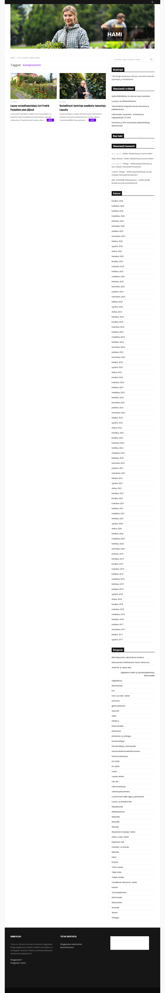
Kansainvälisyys (118, 741)
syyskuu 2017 (117, 639)
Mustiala (115, 827)
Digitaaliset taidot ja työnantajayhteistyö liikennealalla (138, 674)
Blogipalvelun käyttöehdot (71, 944)
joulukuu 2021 (117, 468)
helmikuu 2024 (118, 342)
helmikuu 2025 (118, 281)
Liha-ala (115, 781)
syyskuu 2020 (117, 523)
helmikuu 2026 (118, 221)
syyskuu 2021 (117, 483)
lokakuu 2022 (117, 417)
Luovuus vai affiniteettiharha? (124, 101)
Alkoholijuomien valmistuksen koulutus (128, 657)
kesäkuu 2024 (117, 322)
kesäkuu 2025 (117, 261)
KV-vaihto (116, 766)
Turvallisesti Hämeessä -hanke (124, 882)
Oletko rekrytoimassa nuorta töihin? (137, 153)
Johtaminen (116, 731)
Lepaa (114, 771)
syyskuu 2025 (117, 246)
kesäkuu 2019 (117, 564)
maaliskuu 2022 (118, 453)
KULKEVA (115, 761)
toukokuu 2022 (118, 443)
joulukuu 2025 (117, 231)
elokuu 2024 (117, 312)
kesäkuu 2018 (117, 604)
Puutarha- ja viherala (120, 847)
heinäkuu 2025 (118, 256)
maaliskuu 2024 (118, 337)
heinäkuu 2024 (118, 317)
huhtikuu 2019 (117, 574)
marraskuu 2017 (118, 629)
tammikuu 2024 (118, 347)
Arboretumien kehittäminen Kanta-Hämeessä (130, 662)
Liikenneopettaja (119, 786)
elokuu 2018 (117, 599)
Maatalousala (117, 806)
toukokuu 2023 (118, 382)
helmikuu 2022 (118, 458)
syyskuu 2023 (117, 367)
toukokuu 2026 (118, 206)
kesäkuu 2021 (117, 498)
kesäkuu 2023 (117, 377)
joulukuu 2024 (117, 291)
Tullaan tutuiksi (118, 877)
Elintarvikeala (117, 685)
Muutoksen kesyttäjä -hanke (123, 832)
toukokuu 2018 (118, 609)
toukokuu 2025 (118, 266)
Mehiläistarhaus (118, 811)
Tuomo (115, 172)
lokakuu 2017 (117, 634)
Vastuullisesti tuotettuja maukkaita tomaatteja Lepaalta (83, 107)
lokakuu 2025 (117, 241)
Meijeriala (116, 816)
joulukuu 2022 (117, 407)
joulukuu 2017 (117, 624)
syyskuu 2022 (117, 422)
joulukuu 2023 (117, 352)
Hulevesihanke (118, 726)
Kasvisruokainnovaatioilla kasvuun (126, 751)
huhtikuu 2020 (117, 533)
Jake (113, 180)
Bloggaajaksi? (16, 959)
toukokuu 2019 (118, 569)
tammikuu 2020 (118, 549)
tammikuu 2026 (118, 226)
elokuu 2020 (117, 528)
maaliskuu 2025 (118, 276)
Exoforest (116, 701)
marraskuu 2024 (118, 296)
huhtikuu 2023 (117, 387)
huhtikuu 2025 (117, 271)
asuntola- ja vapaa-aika (121, 667)
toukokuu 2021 (118, 503)
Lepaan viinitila (118, 776)
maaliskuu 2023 (118, 392)
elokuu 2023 (117, 372)
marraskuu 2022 (118, 412)
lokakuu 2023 (117, 362)
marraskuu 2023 (118, 357)
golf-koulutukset (118, 706)
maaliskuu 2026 (118, 216)
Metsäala (115, 822)
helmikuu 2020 (118, 543)
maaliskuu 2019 (118, 579)
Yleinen (115, 912)
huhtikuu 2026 (117, 211)
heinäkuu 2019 (118, 559)
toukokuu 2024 (118, 327)
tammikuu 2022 (118, 463)
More (50, 120)
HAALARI (115, 711)
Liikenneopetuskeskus (121, 791)
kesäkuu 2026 (117, 201)
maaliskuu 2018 (118, 614)
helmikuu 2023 (118, 397)
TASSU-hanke (117, 867)
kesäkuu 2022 (117, 438)
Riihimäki (115, 852)
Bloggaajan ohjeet (18, 963)
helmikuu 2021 (118, 518)
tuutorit (115, 887)
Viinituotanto (117, 902)
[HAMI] (82, 26)
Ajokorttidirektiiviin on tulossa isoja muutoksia (131, 96)
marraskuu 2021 (118, 473)
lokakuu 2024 (117, 301)
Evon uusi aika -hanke (121, 695)
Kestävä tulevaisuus (120, 756)
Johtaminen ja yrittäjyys (121, 736)
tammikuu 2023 (118, 402)
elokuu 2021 (117, 488)
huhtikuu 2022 (117, 448)
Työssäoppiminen (119, 892)
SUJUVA (115, 862)
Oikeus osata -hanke (120, 837)
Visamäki (115, 907)
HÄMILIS (115, 721)
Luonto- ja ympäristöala (122, 801)
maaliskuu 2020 (118, 538)
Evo (113, 690)
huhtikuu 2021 (117, 508)
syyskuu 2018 (117, 594)
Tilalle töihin (117, 872)
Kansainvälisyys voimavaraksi (124, 746)
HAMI (114, 716)
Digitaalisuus (117, 680)
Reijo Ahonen (117, 158)
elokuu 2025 (117, 251)
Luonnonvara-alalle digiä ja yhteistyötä (128, 796)
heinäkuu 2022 (118, 433)
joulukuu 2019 (117, 554)
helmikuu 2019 (118, 584)
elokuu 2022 (117, 427)
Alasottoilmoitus (67, 947)
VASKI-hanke (117, 897)
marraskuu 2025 (118, 236)
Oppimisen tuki (118, 842)
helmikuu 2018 (118, 619)
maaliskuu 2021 (118, 513)
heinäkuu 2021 (118, 493)
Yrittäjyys (115, 917)
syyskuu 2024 (117, 306)
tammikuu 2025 (118, 286)
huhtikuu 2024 (117, 332)
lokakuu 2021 (117, 478)
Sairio (114, 857)
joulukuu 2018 (117, 589)
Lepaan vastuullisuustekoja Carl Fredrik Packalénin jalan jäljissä (29, 107)
